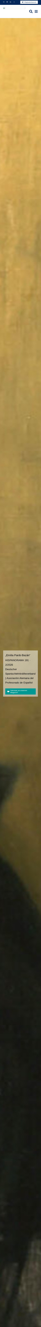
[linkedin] (10, 2)
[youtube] (7, 2)
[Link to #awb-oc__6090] (36, 11)
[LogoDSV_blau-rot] (14, 8)
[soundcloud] (14, 2)
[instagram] (3, 2)
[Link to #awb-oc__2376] (31, 11)
